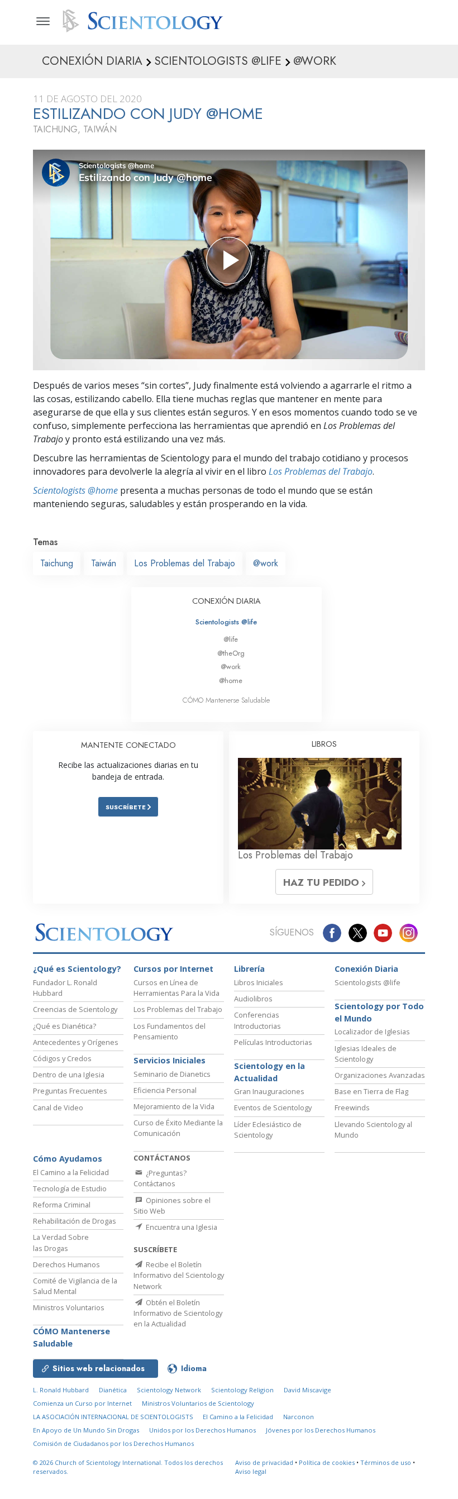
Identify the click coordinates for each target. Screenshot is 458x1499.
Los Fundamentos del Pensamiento (169, 1031)
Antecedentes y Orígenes (75, 1042)
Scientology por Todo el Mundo (379, 1012)
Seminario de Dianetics (172, 1074)
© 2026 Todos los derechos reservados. (128, 1467)
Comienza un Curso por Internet (82, 1403)
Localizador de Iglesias (372, 1032)
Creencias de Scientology (75, 1009)
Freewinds (352, 1107)
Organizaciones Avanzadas (380, 1075)
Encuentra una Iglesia (180, 1227)
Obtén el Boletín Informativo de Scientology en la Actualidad (177, 1313)
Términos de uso (385, 1462)
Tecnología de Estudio (70, 1188)
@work (265, 563)
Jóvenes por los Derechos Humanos (320, 1430)
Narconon (298, 1416)
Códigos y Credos (62, 1058)
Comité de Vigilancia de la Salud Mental (75, 1286)
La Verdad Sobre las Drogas (61, 1242)
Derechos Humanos (66, 1264)
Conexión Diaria (366, 968)
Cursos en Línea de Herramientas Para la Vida (176, 987)
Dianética (113, 1390)
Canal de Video (58, 1107)
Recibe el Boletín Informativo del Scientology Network (178, 1275)
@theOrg (231, 653)
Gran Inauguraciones (269, 1091)
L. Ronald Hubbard (61, 1390)
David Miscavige (307, 1390)
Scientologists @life (226, 622)
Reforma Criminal (61, 1205)
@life (230, 639)
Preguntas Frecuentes (70, 1091)
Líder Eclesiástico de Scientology (268, 1129)
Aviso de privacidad (264, 1462)
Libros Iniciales (258, 982)
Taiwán (103, 563)
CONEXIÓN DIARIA (226, 601)
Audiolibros (253, 999)
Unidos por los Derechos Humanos (202, 1430)
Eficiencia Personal (165, 1090)
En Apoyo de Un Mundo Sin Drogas (86, 1430)
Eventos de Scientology (273, 1107)
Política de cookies (327, 1462)
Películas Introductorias (273, 1042)
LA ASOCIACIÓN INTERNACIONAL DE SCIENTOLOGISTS (114, 1416)
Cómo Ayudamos (67, 1158)
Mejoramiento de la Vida (173, 1106)
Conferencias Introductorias (257, 1020)
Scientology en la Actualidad (269, 1072)
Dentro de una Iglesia (68, 1075)
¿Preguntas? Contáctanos (160, 1178)
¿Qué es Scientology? (77, 968)
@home (230, 680)
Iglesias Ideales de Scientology (366, 1053)
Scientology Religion (242, 1390)
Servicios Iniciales (169, 1060)
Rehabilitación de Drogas (74, 1221)
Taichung (56, 563)
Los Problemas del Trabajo (321, 471)
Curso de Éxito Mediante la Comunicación (178, 1128)
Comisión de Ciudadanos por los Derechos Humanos (113, 1443)
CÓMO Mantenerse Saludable (226, 700)
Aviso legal (250, 1471)
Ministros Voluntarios (68, 1307)
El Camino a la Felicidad (71, 1172)
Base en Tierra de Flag (371, 1091)
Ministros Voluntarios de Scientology (198, 1403)
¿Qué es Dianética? (64, 1026)
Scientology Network (169, 1390)
